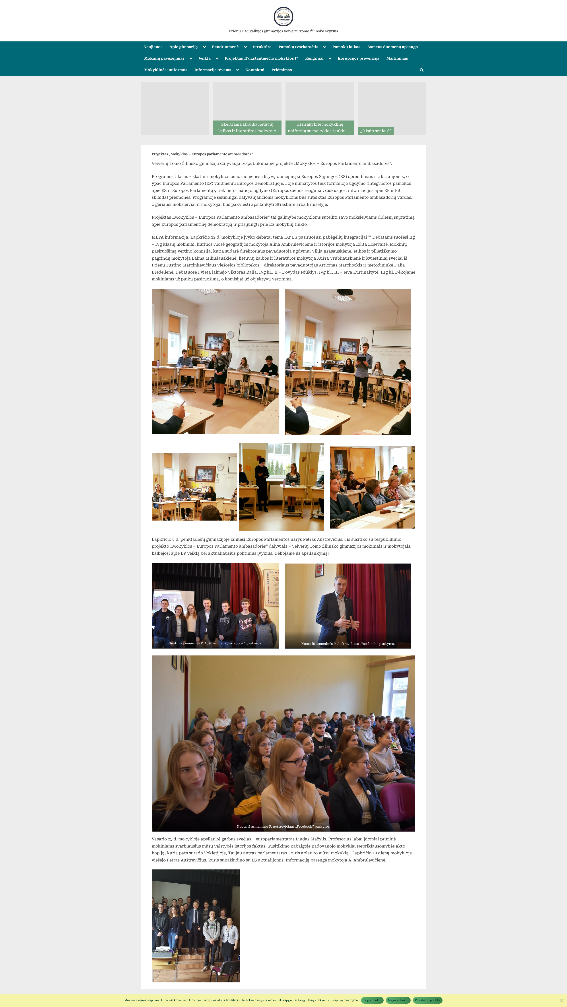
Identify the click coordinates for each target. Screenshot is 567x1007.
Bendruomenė (225, 47)
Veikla (205, 58)
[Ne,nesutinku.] (561, 1000)
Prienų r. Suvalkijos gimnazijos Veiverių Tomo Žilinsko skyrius (283, 31)
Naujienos (153, 47)
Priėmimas (282, 70)
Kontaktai (254, 70)
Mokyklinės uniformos (165, 70)
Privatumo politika (428, 1000)
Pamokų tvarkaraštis (298, 47)
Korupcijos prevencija (358, 58)
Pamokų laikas (346, 47)
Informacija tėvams (212, 70)
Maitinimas (397, 58)
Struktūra (262, 47)
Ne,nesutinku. (398, 1000)
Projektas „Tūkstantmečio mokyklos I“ (261, 58)
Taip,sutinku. (372, 1000)
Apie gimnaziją (184, 47)
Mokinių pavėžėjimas (164, 58)
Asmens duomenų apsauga (392, 47)
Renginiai (314, 58)
